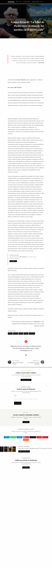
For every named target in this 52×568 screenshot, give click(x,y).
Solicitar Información (24, 451)
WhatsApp (20, 333)
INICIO (17, 1)
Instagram (26, 437)
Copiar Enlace (32, 333)
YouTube (39, 437)
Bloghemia (11, 2)
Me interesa (26, 467)
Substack (26, 439)
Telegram (26, 333)
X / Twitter (33, 437)
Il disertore (37, 321)
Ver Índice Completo (26, 379)
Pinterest (45, 437)
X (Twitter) (15, 333)
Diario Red (37, 323)
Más (41, 1)
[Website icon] (26, 355)
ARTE (20, 1)
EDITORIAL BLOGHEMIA (35, 1)
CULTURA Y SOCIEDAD (26, 1)
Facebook (10, 333)
